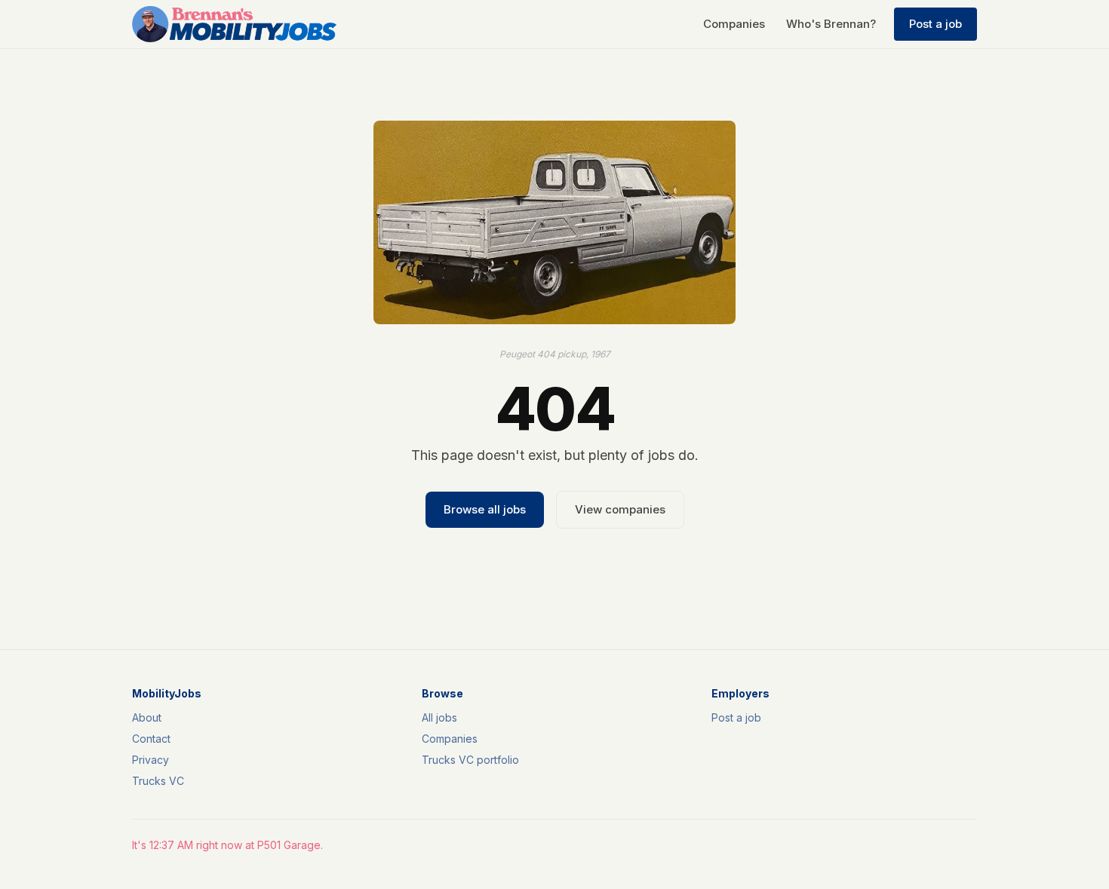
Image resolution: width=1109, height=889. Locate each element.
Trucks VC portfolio (470, 759)
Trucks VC (158, 780)
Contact (151, 738)
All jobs (439, 717)
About (146, 717)
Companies (734, 24)
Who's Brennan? (831, 24)
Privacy (150, 759)
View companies (620, 509)
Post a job (935, 24)
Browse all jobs (485, 509)
